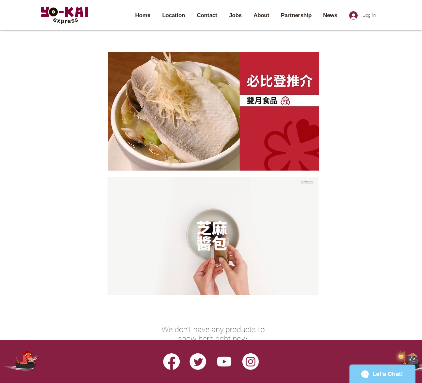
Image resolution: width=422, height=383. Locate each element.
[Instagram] (250, 361)
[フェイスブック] (171, 361)
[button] (310, 288)
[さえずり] (198, 361)
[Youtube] (224, 361)
